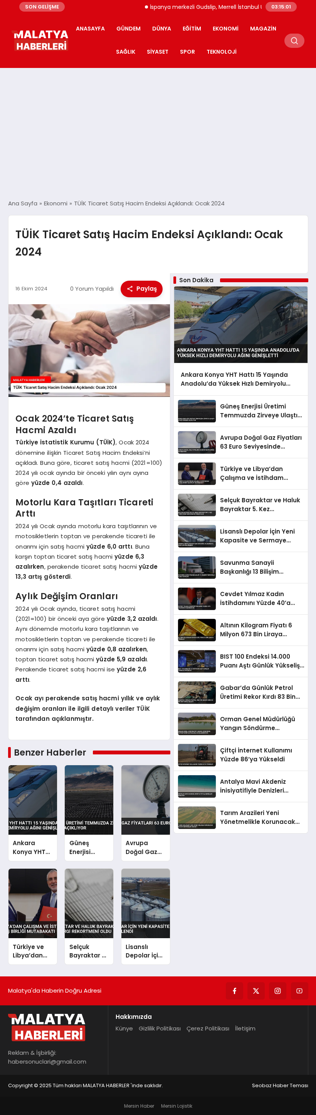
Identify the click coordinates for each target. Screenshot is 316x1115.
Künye (124, 1028)
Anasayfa (90, 28)
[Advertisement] (158, 134)
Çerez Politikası (208, 1028)
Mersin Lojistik (176, 1106)
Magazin (263, 28)
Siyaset (157, 52)
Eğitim (192, 28)
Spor (187, 52)
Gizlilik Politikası (160, 1028)
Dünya (161, 28)
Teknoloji (222, 52)
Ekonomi (226, 28)
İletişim (245, 1028)
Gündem (128, 28)
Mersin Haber (139, 1106)
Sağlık (125, 52)
